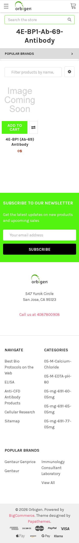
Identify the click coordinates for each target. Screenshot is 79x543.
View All (48, 482)
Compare (33, 127)
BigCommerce (21, 515)
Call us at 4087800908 (39, 314)
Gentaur (12, 470)
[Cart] (73, 6)
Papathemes (39, 521)
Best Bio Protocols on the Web (19, 367)
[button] (69, 71)
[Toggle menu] (6, 6)
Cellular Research (20, 412)
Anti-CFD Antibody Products (12, 397)
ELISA (9, 382)
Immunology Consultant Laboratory (53, 467)
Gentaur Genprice (20, 461)
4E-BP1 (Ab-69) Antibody (19, 142)
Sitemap (12, 421)
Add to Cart (14, 127)
